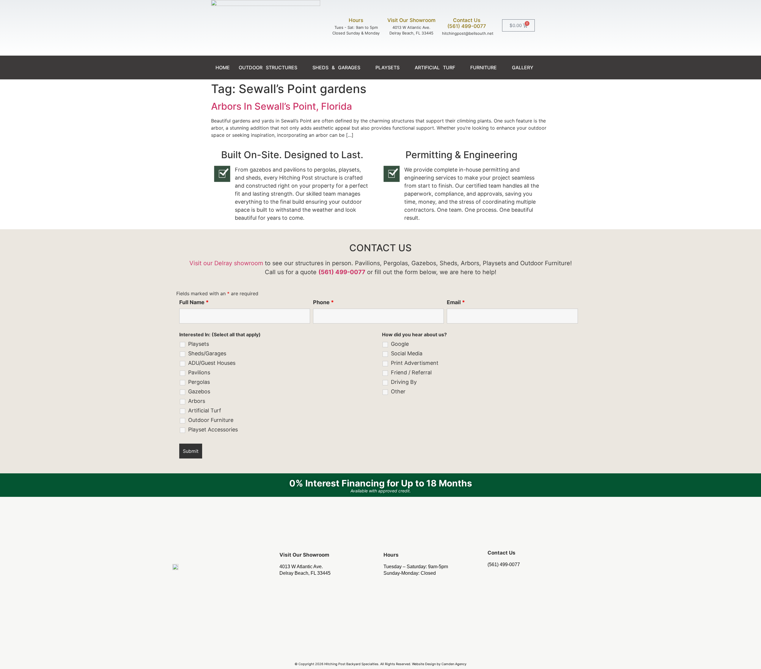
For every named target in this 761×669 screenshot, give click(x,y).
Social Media (406, 354)
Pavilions (199, 373)
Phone (323, 302)
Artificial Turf (435, 67)
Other (398, 392)
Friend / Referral (411, 373)
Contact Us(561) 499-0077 (466, 23)
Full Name (194, 302)
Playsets (387, 67)
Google (400, 344)
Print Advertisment (414, 363)
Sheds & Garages (336, 67)
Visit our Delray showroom (226, 263)
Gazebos (199, 392)
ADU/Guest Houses (211, 363)
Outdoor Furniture (210, 420)
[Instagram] (380, 651)
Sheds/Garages (207, 354)
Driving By (404, 382)
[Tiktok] (397, 651)
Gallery (522, 67)
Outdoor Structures (268, 67)
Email (456, 302)
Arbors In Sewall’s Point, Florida (281, 106)
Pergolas (199, 382)
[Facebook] (363, 651)
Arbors (196, 401)
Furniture (483, 67)
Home (223, 67)
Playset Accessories (213, 430)
